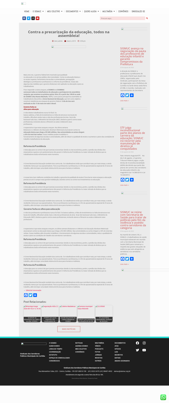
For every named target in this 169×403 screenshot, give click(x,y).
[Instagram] (33, 18)
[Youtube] (37, 18)
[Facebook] (24, 18)
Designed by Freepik (92, 378)
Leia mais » (124, 100)
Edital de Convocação (33, 290)
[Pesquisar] (147, 18)
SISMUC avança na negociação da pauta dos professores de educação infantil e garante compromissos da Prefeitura (133, 56)
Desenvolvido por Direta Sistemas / (80, 378)
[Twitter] (28, 18)
